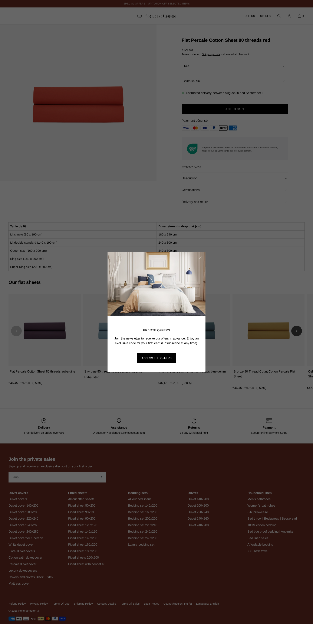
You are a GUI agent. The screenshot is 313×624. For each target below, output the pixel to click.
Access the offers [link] (157, 358)
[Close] (200, 257)
